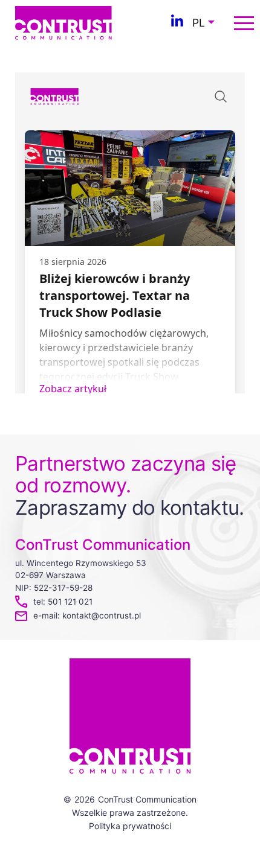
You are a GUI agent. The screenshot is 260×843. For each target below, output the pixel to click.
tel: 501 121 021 (63, 601)
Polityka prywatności (130, 826)
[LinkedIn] (177, 22)
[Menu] (244, 23)
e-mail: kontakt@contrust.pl (87, 615)
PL (198, 22)
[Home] (63, 22)
